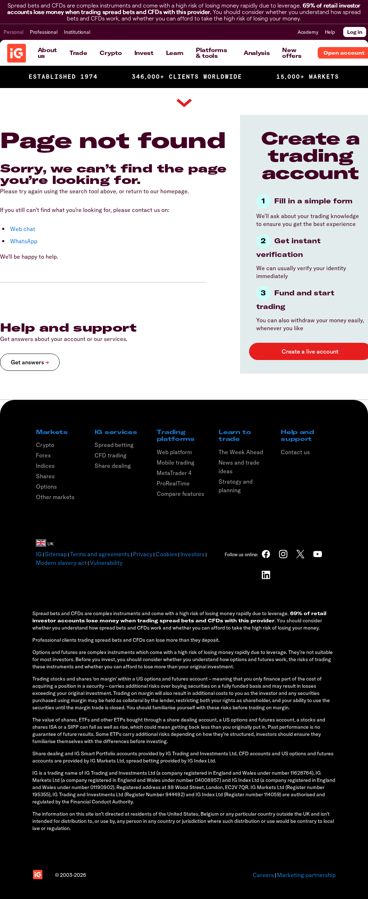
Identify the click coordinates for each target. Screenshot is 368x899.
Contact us (295, 452)
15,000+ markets (307, 77)
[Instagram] (283, 554)
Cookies (166, 554)
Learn (174, 52)
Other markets (55, 497)
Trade (78, 52)
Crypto (110, 52)
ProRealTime (173, 483)
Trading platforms (176, 435)
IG (39, 554)
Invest (143, 52)
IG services (116, 431)
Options (46, 486)
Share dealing (113, 465)
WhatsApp (23, 241)
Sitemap (56, 554)
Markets (52, 431)
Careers (263, 875)
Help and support (297, 435)
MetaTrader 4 (174, 472)
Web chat (22, 228)
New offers (291, 52)
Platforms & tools (211, 52)
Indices (45, 465)
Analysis (257, 52)
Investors (192, 554)
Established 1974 (63, 77)
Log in (354, 32)
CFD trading (110, 455)
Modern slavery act (61, 562)
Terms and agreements (100, 554)
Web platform (174, 452)
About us (47, 52)
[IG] (16, 53)
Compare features (180, 493)
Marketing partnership (306, 875)
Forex (43, 455)
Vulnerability (106, 562)
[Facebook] (266, 554)
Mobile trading (175, 462)
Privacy (142, 554)
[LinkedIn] (266, 575)
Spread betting (114, 444)
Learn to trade (234, 435)
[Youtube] (317, 554)
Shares (45, 476)
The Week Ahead (240, 452)
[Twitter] (300, 554)
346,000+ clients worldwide (187, 77)
